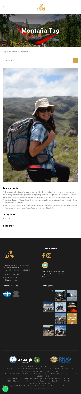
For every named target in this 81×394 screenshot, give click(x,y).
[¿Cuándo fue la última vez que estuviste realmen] (60, 318)
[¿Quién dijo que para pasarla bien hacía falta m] (60, 307)
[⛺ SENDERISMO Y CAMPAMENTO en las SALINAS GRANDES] (72, 307)
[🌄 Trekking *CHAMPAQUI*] (48, 295)
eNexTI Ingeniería (46, 388)
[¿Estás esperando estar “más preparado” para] (60, 295)
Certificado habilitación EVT (55, 271)
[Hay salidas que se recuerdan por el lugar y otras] (60, 330)
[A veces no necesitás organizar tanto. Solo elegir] (72, 318)
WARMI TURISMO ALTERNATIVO (29, 386)
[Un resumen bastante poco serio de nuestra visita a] (72, 295)
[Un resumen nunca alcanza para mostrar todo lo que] (48, 330)
